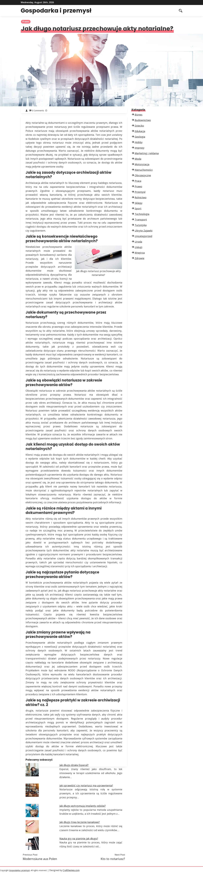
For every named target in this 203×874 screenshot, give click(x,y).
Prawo (25, 21)
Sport (138, 208)
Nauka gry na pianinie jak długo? (78, 838)
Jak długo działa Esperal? (74, 765)
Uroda (138, 241)
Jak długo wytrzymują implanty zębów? (82, 805)
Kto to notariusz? (113, 859)
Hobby (139, 142)
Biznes (138, 114)
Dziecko (139, 125)
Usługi (138, 247)
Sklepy (138, 203)
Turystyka (141, 225)
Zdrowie (139, 258)
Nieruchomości (144, 169)
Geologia (140, 136)
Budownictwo (143, 120)
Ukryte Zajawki (143, 230)
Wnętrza (140, 252)
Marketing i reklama (147, 153)
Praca (138, 181)
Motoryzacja (142, 164)
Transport (141, 219)
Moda (138, 158)
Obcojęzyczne (143, 175)
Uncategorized (143, 236)
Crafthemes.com (71, 870)
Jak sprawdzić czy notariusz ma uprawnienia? (86, 785)
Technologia (142, 214)
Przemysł (140, 192)
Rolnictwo (140, 197)
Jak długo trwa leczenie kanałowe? (79, 822)
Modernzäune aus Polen (40, 859)
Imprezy (139, 147)
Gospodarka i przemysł (56, 10)
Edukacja (140, 131)
